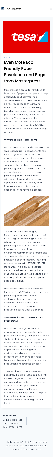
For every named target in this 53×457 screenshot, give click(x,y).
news (7, 57)
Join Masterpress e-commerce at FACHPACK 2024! (12, 421)
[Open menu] (50, 9)
